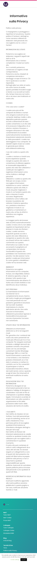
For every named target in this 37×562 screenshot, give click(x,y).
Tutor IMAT (7, 515)
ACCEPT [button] (24, 559)
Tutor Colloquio (8, 528)
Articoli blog (7, 541)
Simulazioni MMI (8, 533)
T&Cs (5, 548)
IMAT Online (7, 518)
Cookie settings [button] (14, 559)
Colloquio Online (8, 530)
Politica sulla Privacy (10, 551)
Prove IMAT (7, 520)
